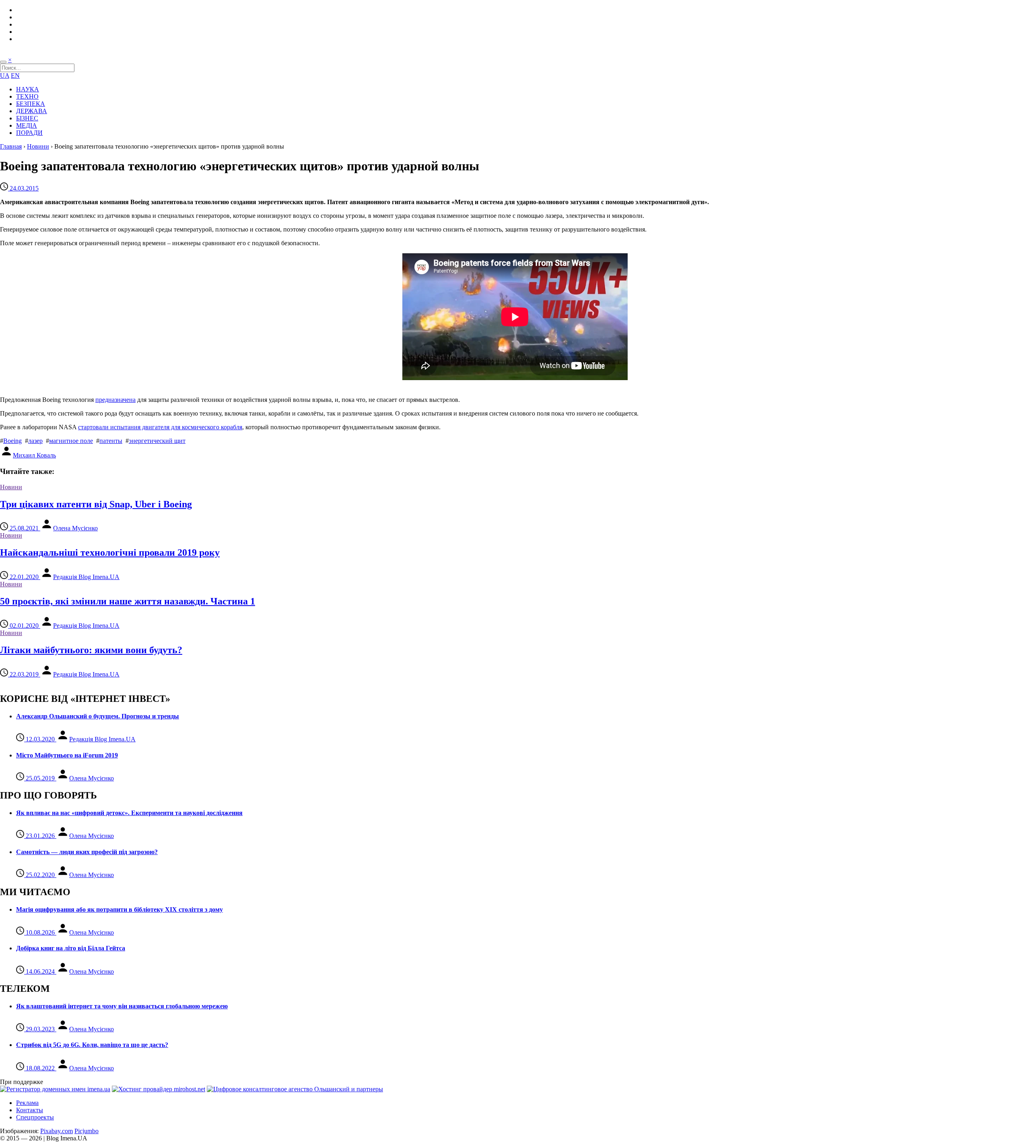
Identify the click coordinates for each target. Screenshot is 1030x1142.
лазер (35, 440)
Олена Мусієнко (75, 528)
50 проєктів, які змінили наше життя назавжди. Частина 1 (127, 601)
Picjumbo (86, 1131)
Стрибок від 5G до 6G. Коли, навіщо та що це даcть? (92, 1044)
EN (15, 75)
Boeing (12, 440)
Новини (38, 146)
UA (4, 75)
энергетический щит (157, 440)
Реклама (27, 1102)
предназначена (115, 399)
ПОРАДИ (29, 132)
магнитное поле (71, 440)
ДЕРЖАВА (31, 111)
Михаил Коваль (34, 455)
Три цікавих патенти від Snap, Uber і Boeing (96, 504)
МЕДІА (26, 125)
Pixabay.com (56, 1131)
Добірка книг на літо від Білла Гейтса (70, 948)
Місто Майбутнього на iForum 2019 (67, 755)
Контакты (29, 1110)
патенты (110, 440)
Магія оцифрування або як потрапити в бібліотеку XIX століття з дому (119, 909)
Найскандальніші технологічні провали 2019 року (110, 552)
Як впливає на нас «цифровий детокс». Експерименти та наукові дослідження (129, 812)
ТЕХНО (27, 96)
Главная (11, 146)
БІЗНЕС (27, 118)
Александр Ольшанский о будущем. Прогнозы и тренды (97, 716)
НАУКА (27, 89)
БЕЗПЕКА (30, 103)
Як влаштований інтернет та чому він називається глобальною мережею (122, 1006)
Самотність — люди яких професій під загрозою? (87, 851)
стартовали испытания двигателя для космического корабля (160, 427)
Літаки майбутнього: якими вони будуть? (91, 650)
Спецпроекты (35, 1117)
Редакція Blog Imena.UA (86, 576)
